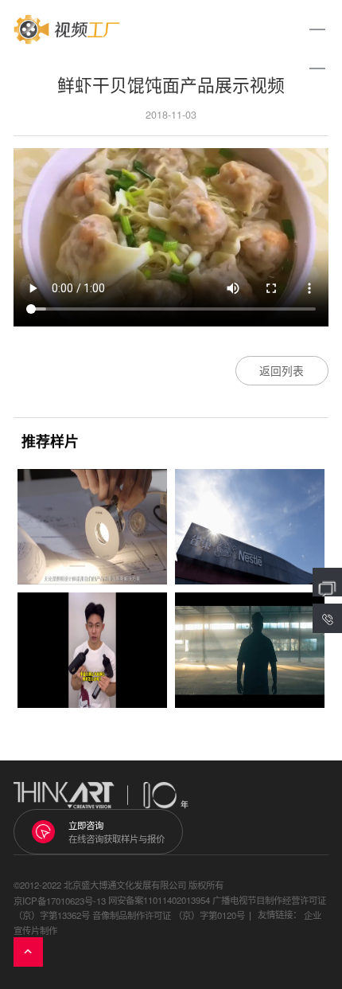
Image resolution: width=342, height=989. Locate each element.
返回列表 (281, 370)
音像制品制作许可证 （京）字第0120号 (168, 915)
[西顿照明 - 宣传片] (92, 526)
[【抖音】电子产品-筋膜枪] (92, 650)
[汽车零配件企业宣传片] (250, 650)
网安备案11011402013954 (159, 899)
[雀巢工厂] (250, 526)
